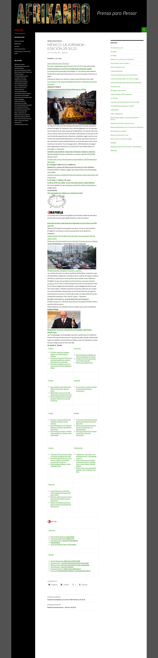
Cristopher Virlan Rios (20, 78)
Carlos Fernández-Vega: (62, 539)
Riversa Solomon (25, 114)
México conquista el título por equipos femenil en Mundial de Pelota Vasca (61, 504)
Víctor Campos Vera (20, 120)
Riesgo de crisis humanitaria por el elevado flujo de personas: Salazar (72, 241)
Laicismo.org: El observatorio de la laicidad (125, 102)
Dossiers (17, 46)
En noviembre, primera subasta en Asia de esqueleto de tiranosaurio (86, 389)
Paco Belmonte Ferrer (20, 109)
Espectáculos (78, 448)
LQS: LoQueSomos (117, 114)
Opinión (51, 554)
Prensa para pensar (54, 41)
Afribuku (114, 52)
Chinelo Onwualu (19, 74)
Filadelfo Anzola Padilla (21, 80)
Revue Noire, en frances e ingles (121, 139)
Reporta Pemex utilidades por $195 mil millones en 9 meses (86, 356)
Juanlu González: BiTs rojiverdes (121, 94)
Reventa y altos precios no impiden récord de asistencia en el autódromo (61, 499)
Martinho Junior (27, 97)
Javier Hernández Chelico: (63, 544)
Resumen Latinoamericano (119, 135)
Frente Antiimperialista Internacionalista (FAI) (126, 83)
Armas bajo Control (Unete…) (120, 63)
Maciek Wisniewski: (65, 561)
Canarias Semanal (116, 71)
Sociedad (77, 380)
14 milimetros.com (117, 48)
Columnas (51, 530)
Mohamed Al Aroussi (20, 101)
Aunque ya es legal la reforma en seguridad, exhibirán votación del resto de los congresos (61, 360)
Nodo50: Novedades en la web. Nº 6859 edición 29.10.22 (66, 598)
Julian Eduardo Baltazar (21, 91)
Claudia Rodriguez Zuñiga (21, 76)
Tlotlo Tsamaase (19, 118)
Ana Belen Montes (19, 68)
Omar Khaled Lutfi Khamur (21, 107)
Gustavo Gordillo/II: (66, 569)
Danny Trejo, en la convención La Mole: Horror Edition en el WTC (86, 470)
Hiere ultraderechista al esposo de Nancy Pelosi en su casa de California (61, 398)
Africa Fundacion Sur (118, 67)
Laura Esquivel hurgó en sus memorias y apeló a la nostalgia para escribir (61, 460)
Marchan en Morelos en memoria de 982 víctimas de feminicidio (86, 433)
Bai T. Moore (28, 70)
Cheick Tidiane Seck (26, 72)
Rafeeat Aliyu (23, 111)
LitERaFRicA (115, 110)
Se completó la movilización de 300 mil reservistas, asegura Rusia (61, 389)
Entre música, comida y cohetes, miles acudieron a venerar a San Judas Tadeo (61, 433)
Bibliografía (18, 43)
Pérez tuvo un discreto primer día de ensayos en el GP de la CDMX (61, 493)
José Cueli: (71, 571)
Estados (76, 413)
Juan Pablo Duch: (64, 540)
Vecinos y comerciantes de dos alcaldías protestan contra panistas (61, 421)
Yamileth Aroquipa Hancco (21, 124)
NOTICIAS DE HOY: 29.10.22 (58, 63)
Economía (77, 348)
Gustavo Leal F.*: (70, 563)
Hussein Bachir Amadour (21, 83)
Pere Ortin (17, 111)
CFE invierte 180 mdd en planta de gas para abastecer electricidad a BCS (86, 421)
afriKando (19, 30)
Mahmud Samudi (19, 97)
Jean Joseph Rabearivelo (21, 85)
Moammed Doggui (19, 99)
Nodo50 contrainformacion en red (122, 123)
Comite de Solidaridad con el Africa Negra (125, 79)
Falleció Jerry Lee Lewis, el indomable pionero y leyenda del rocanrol (86, 456)
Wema (26, 120)
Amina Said (26, 66)
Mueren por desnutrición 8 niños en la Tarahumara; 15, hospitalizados (86, 427)
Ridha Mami (18, 114)
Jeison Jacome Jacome (20, 87)
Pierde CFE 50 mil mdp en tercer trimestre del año (86, 360)
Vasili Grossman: (27, 118)
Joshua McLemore (19, 89)
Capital (50, 413)
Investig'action (115, 86)
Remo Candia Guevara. (20, 112)
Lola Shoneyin (18, 95)
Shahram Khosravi (25, 116)
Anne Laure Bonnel (19, 70)
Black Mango (18, 72)
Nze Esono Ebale (27, 105)
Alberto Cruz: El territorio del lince (122, 59)
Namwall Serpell (19, 105)
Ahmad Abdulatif (19, 66)
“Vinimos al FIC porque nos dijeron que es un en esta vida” (61, 455)
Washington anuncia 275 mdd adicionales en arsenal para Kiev (61, 394)
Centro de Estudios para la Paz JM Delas (124, 75)
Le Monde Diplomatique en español (122, 106)
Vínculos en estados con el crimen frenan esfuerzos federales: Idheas (61, 366)
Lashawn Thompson (26, 93)
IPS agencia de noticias (118, 90)
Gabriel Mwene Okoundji (21, 81)
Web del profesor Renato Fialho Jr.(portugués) (126, 147)
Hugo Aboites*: (62, 567)
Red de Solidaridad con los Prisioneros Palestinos (127, 127)
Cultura (51, 448)
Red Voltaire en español (118, 131)
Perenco (28, 109)
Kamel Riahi (18, 93)
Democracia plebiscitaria (84, 363)
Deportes (51, 484)
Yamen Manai (18, 122)
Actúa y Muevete (19, 41)
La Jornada (114, 98)
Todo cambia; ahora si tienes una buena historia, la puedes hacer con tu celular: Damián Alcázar (85, 463)
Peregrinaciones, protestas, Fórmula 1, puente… (64, 271)
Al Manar (114, 55)
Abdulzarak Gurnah (20, 64)
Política (51, 348)
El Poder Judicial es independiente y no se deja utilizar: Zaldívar (60, 354)
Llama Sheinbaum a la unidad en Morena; (61, 427)
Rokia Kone (17, 116)
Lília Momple (25, 95)
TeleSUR (113, 143)
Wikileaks (114, 150)
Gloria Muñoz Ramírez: (62, 537)
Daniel (66, 53)
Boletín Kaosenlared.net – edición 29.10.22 (61, 606)
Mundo (50, 380)
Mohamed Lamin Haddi (21, 103)
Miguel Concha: (70, 565)
